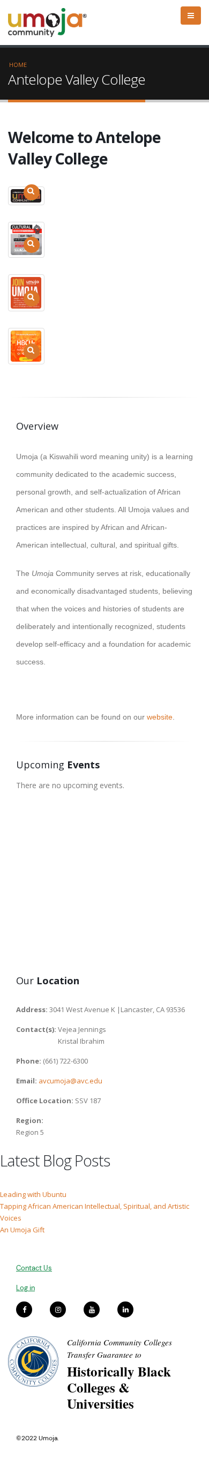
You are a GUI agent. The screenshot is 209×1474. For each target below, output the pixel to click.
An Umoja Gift (22, 1229)
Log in (25, 1287)
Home (18, 65)
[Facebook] (24, 1309)
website (160, 717)
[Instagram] (58, 1309)
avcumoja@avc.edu (70, 1081)
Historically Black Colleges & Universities (119, 1387)
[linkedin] (125, 1309)
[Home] (52, 22)
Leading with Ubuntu (33, 1194)
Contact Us (34, 1268)
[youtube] (92, 1309)
